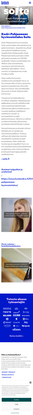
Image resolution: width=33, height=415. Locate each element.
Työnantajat (6, 378)
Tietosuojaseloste (15, 413)
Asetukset (16, 409)
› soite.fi (5, 159)
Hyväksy (16, 399)
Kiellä (16, 404)
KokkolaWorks (5, 26)
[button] (30, 382)
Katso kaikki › (16, 336)
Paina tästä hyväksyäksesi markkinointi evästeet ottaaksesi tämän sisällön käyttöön (16, 214)
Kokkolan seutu (8, 375)
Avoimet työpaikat (8, 372)
